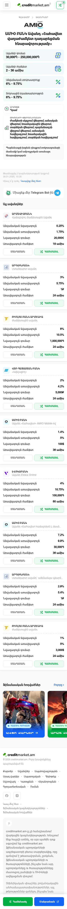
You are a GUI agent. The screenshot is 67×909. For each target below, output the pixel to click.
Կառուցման (27, 781)
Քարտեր (8, 771)
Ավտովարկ (9, 781)
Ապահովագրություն (46, 771)
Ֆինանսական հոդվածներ (17, 812)
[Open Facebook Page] (6, 795)
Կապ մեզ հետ (10, 804)
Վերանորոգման (47, 781)
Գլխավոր (24, 17)
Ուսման (34, 786)
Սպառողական (32, 776)
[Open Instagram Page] (17, 795)
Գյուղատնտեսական (14, 786)
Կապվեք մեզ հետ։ (31, 181)
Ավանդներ (42, 17)
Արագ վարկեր (11, 776)
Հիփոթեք (50, 776)
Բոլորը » (59, 685)
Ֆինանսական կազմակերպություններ (24, 808)
